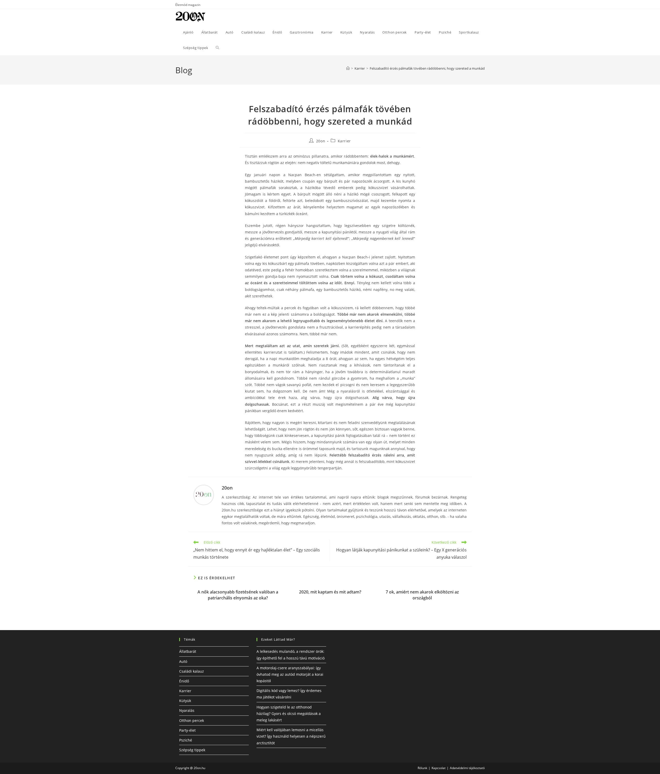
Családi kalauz (191, 671)
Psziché (185, 740)
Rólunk (422, 768)
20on (320, 140)
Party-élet (187, 730)
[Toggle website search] (217, 47)
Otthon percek (191, 720)
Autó (183, 661)
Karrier (344, 140)
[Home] (348, 68)
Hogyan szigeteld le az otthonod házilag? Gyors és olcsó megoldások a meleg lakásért (289, 713)
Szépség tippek (192, 749)
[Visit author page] (203, 494)
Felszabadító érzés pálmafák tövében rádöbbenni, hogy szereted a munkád (427, 68)
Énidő (184, 681)
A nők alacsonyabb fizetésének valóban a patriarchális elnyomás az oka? (237, 594)
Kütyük (185, 700)
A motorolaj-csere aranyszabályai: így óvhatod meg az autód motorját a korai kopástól (290, 674)
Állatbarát (187, 651)
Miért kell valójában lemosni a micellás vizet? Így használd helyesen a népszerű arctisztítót (291, 736)
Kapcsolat (439, 768)
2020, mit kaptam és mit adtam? (330, 592)
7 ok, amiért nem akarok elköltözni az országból (422, 594)
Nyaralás (186, 710)
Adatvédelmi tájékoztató (467, 768)
